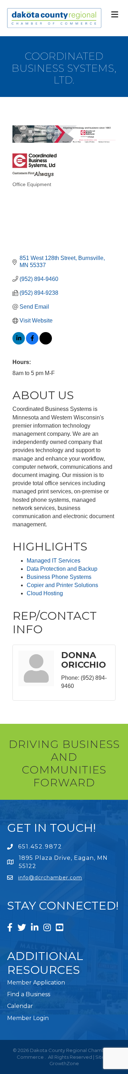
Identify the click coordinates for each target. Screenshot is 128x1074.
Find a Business (28, 994)
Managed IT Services (53, 561)
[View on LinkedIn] (18, 343)
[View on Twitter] (45, 343)
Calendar (20, 1006)
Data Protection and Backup (62, 569)
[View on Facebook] (32, 343)
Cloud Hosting (45, 593)
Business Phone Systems (59, 577)
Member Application (36, 982)
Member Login (28, 1018)
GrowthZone (64, 1063)
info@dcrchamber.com (50, 877)
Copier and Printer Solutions (62, 585)
